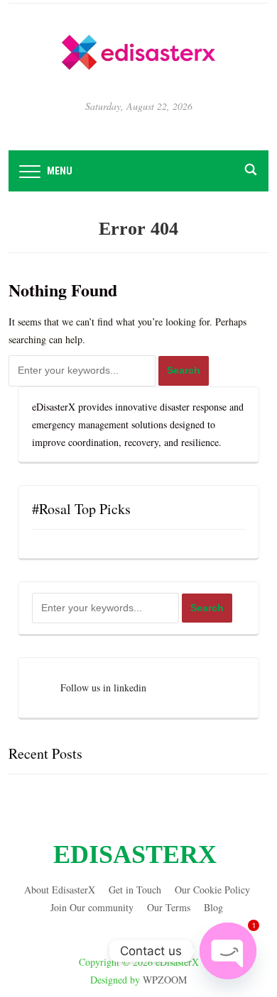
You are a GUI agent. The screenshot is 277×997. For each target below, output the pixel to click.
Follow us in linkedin (103, 687)
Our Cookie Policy (212, 889)
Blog (213, 907)
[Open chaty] (228, 951)
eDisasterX (135, 854)
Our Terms (168, 907)
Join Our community (92, 907)
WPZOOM (165, 979)
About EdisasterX (59, 889)
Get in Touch (135, 889)
